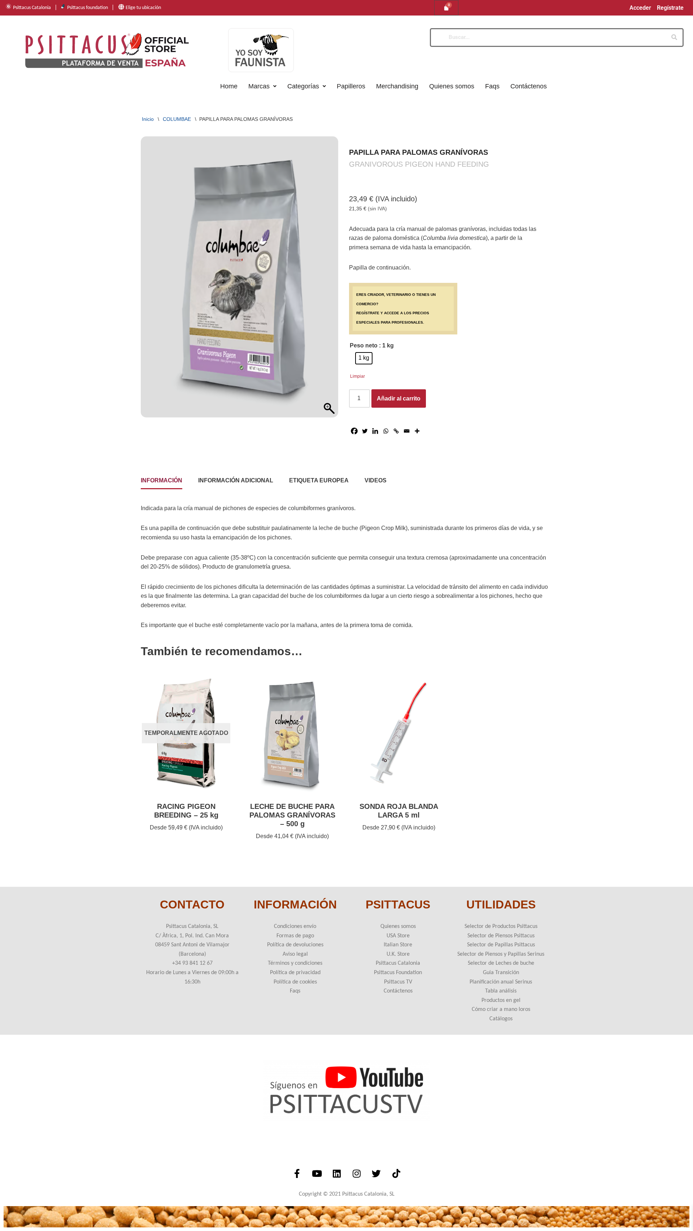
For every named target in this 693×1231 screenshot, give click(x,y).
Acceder (640, 8)
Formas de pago (295, 936)
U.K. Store (398, 954)
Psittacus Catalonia (32, 7)
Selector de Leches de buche (501, 963)
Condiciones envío (295, 926)
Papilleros (351, 86)
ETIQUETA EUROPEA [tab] (319, 480)
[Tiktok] (396, 1174)
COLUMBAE (177, 119)
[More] (417, 430)
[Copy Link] (396, 430)
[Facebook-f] (297, 1174)
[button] (262, 86)
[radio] (364, 358)
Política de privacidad (295, 973)
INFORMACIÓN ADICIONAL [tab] (235, 480)
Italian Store (398, 945)
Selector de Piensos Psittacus (501, 936)
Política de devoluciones (295, 945)
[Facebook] (354, 430)
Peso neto (364, 345)
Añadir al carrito (398, 398)
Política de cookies (295, 982)
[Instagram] (357, 1174)
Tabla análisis (501, 991)
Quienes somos (451, 86)
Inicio (148, 119)
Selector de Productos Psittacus (501, 926)
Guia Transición (501, 973)
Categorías (303, 86)
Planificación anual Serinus (501, 982)
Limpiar (357, 376)
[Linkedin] (375, 430)
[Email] (406, 430)
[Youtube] (317, 1174)
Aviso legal (295, 954)
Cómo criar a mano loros (501, 1009)
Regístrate (670, 8)
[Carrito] (446, 8)
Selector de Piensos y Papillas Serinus (500, 954)
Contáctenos (528, 86)
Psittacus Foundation (398, 973)
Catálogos (501, 1019)
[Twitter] (364, 430)
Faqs (492, 86)
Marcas (259, 86)
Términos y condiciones (295, 963)
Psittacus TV (398, 982)
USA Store (398, 936)
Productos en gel (500, 1000)
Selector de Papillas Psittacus (501, 945)
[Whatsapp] (385, 430)
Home (228, 86)
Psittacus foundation (87, 7)
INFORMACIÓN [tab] (161, 480)
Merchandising (397, 86)
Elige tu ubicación (143, 7)
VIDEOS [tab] (376, 480)
